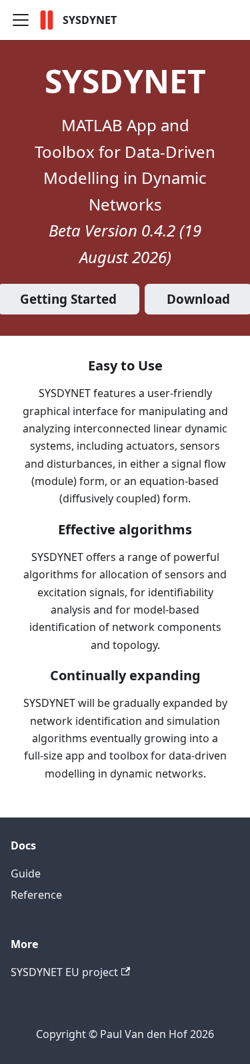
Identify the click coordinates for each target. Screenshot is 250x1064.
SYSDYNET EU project (64, 972)
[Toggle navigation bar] (21, 20)
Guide (26, 873)
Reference (36, 894)
